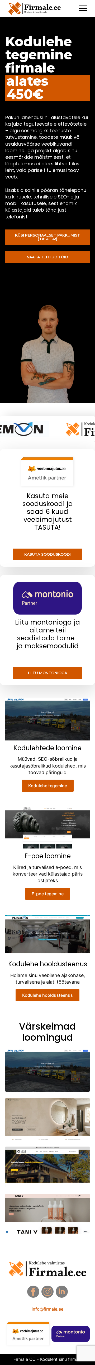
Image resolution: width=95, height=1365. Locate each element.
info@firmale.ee (47, 1309)
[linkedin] (62, 1292)
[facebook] (33, 1292)
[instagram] (47, 1292)
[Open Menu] (83, 8)
